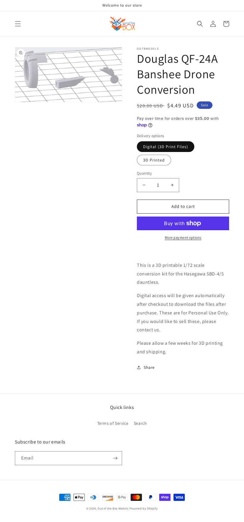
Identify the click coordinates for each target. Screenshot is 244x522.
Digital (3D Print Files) (165, 146)
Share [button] (149, 367)
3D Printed (154, 160)
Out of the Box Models (113, 508)
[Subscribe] (115, 458)
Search (140, 423)
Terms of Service (113, 423)
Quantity (144, 173)
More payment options (183, 237)
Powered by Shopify (143, 508)
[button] (17, 23)
